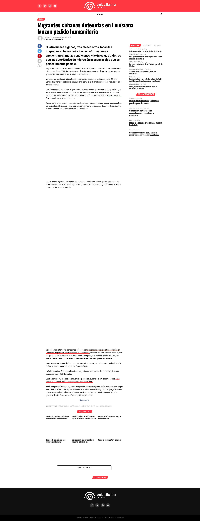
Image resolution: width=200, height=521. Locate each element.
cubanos (83, 406)
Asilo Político (64, 406)
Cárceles (74, 406)
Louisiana (91, 406)
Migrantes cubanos (104, 406)
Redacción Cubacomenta (54, 39)
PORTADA (100, 14)
